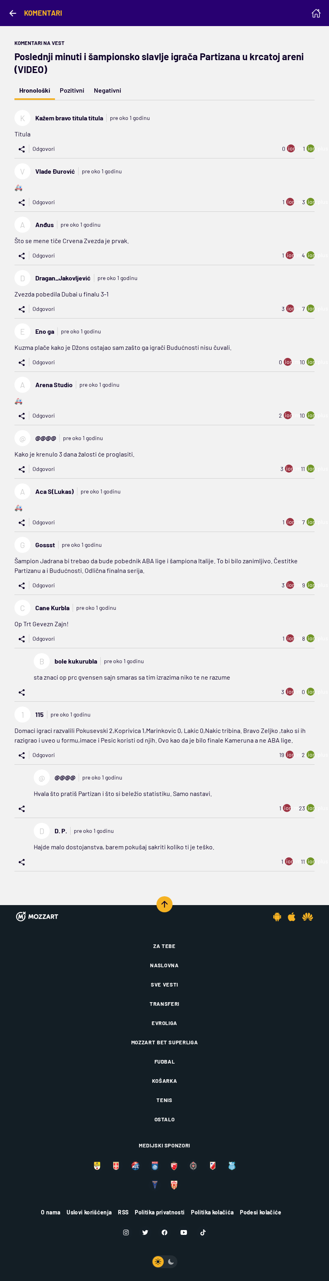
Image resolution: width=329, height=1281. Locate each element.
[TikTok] (203, 1232)
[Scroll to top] (164, 904)
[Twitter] (145, 1232)
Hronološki (34, 90)
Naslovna (164, 965)
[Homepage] (316, 13)
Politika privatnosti (160, 1212)
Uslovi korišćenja (89, 1212)
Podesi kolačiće (260, 1212)
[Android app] (277, 917)
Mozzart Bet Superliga (164, 1042)
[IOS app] (292, 916)
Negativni (107, 90)
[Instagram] (126, 1232)
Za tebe (164, 946)
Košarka (164, 1081)
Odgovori (43, 148)
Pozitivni (72, 90)
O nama (50, 1212)
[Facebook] (164, 1232)
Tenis (164, 1100)
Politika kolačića (212, 1212)
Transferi (164, 1004)
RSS (123, 1212)
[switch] (164, 1261)
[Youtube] (183, 1232)
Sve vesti (164, 984)
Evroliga (164, 1023)
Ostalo (164, 1119)
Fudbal (164, 1061)
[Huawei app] (307, 917)
